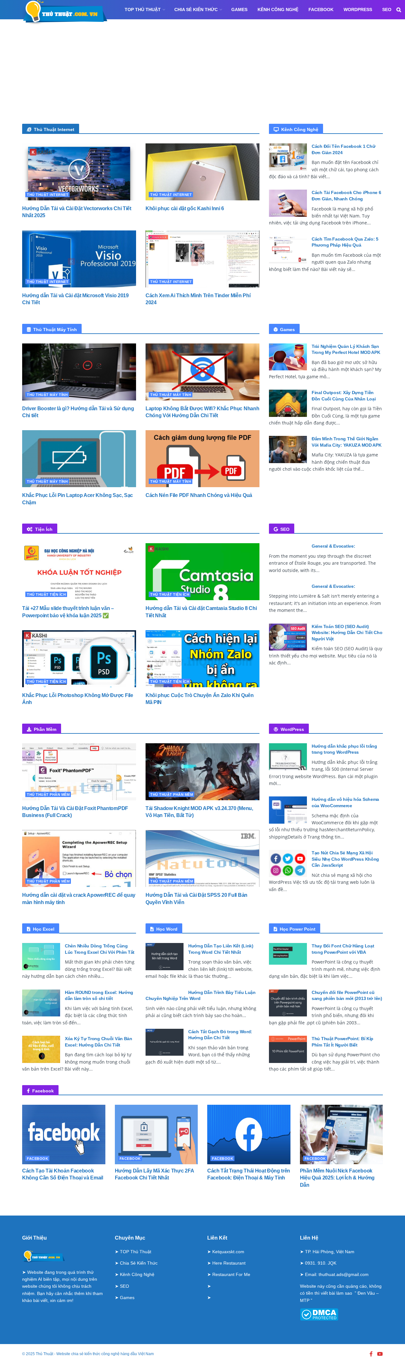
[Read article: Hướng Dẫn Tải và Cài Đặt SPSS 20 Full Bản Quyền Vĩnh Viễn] (202, 858)
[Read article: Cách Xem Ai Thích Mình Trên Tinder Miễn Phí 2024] (202, 258)
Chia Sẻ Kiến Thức (196, 9)
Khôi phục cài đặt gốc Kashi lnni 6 (185, 208)
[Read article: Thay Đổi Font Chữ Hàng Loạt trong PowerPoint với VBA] (288, 956)
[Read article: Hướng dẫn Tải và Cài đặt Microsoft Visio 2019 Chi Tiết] (79, 258)
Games (239, 9)
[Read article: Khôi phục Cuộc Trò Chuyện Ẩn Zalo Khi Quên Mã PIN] (202, 658)
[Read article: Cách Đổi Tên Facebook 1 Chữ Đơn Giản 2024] (288, 157)
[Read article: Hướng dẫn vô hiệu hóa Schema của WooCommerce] (288, 810)
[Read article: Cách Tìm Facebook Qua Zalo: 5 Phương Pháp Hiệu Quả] (288, 249)
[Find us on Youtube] (380, 1354)
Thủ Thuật (44, 1354)
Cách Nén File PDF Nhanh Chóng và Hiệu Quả (199, 495)
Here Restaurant (229, 1263)
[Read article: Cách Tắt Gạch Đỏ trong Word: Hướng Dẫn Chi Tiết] (165, 1042)
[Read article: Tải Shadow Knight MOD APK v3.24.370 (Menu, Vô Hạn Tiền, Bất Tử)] (202, 771)
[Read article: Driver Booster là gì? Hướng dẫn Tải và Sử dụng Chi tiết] (79, 371)
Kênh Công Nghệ (278, 9)
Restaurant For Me (231, 1274)
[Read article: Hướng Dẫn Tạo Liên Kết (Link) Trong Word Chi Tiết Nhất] (165, 956)
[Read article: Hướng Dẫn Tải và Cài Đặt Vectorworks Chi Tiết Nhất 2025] (79, 171)
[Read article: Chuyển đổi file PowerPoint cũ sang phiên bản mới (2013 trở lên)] (288, 1003)
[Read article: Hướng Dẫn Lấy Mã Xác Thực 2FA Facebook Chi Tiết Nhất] (156, 1134)
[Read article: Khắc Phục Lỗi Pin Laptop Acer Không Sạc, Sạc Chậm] (79, 458)
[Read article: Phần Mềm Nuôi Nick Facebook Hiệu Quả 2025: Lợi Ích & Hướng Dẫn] (341, 1134)
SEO (386, 9)
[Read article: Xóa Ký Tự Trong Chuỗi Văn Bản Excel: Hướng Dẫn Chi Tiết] (41, 1049)
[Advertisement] (202, 76)
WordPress (358, 9)
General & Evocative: (333, 546)
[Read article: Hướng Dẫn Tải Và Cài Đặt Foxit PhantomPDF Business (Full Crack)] (79, 771)
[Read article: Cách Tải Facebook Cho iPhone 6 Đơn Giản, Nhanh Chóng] (288, 203)
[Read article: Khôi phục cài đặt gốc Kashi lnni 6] (202, 171)
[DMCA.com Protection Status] (319, 1314)
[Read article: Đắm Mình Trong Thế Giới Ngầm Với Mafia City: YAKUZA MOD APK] (288, 449)
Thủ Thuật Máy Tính (47, 395)
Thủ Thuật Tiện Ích (46, 594)
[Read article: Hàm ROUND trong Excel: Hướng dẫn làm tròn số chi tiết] (41, 1003)
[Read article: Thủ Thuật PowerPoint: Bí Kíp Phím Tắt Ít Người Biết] (288, 1049)
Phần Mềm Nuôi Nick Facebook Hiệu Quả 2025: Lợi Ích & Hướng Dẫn (337, 1178)
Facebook (320, 9)
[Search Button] (398, 9)
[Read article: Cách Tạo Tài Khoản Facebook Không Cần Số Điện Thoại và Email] (63, 1134)
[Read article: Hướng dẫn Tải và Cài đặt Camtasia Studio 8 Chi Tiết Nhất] (202, 571)
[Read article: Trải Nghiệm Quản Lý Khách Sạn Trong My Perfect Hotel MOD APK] (288, 357)
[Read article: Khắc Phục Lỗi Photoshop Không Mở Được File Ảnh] (79, 658)
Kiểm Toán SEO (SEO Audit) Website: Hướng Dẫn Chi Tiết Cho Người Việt (347, 632)
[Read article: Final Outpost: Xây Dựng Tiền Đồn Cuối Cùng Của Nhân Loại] (288, 403)
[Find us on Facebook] (371, 1354)
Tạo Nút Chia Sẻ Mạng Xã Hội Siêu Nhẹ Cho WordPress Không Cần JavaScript (345, 859)
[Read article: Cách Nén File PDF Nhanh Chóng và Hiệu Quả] (202, 458)
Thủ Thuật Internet (47, 195)
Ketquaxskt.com (228, 1251)
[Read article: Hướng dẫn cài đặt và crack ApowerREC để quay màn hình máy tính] (79, 858)
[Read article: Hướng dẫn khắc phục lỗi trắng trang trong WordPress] (288, 756)
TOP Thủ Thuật (143, 9)
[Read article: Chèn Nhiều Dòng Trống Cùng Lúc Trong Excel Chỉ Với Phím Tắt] (41, 956)
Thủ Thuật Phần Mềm (48, 794)
